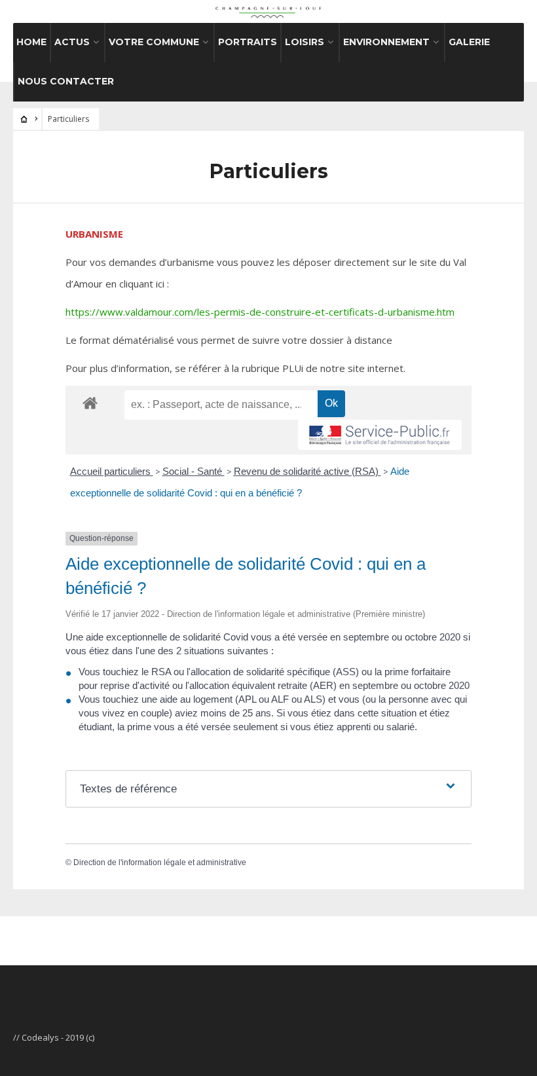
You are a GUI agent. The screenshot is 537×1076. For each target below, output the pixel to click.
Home (31, 42)
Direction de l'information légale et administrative (159, 862)
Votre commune (154, 42)
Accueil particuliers (111, 471)
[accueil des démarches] (90, 402)
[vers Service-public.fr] (380, 435)
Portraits (247, 42)
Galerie (469, 42)
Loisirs (304, 42)
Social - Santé (193, 471)
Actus (72, 42)
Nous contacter (66, 81)
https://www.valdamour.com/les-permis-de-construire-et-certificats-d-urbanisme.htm (259, 311)
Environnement (386, 42)
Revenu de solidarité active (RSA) (307, 471)
